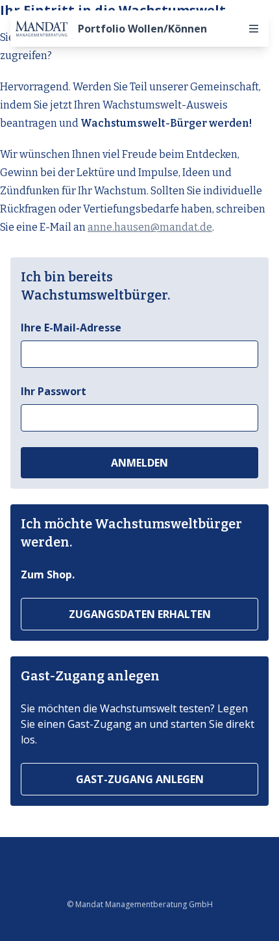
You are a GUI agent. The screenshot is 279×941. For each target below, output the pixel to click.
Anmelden (139, 463)
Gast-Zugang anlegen (140, 779)
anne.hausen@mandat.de (150, 227)
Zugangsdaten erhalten (140, 614)
